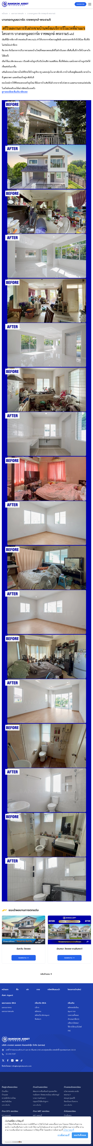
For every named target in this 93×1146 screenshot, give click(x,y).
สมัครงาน (38, 1011)
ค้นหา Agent (7, 995)
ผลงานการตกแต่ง (8, 1011)
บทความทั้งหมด (73, 1015)
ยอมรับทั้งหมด (80, 1135)
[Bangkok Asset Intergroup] (15, 4)
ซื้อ (17, 989)
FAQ (69, 1030)
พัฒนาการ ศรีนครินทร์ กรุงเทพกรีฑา (45, 1091)
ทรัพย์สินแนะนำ (54, 989)
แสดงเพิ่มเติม (6, 1105)
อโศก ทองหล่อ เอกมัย (71, 1091)
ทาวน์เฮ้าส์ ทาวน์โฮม (9, 1098)
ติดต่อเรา (38, 1019)
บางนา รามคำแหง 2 (39, 1098)
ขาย (38, 989)
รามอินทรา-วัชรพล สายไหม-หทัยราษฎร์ (46, 1095)
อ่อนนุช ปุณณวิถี (69, 1098)
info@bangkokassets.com (21, 1066)
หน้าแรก (5, 989)
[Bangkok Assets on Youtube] (17, 1060)
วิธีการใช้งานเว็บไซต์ (75, 1027)
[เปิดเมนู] (89, 4)
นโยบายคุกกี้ (68, 1130)
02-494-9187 (11, 1054)
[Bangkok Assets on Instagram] (12, 1060)
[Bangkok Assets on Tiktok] (21, 1060)
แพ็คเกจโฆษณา (73, 1023)
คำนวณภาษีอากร (73, 1019)
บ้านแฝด (5, 1095)
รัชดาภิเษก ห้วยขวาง (71, 1101)
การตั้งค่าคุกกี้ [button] (63, 1135)
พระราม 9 (67, 1095)
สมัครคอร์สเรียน (73, 1007)
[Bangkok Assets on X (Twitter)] (3, 1060)
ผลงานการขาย (7, 1007)
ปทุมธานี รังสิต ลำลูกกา (40, 1101)
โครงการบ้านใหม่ (74, 989)
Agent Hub (72, 1011)
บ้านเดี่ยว (5, 1091)
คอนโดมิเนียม (7, 1101)
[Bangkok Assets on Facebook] (7, 1060)
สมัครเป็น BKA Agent (42, 1015)
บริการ (37, 1007)
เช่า (27, 989)
